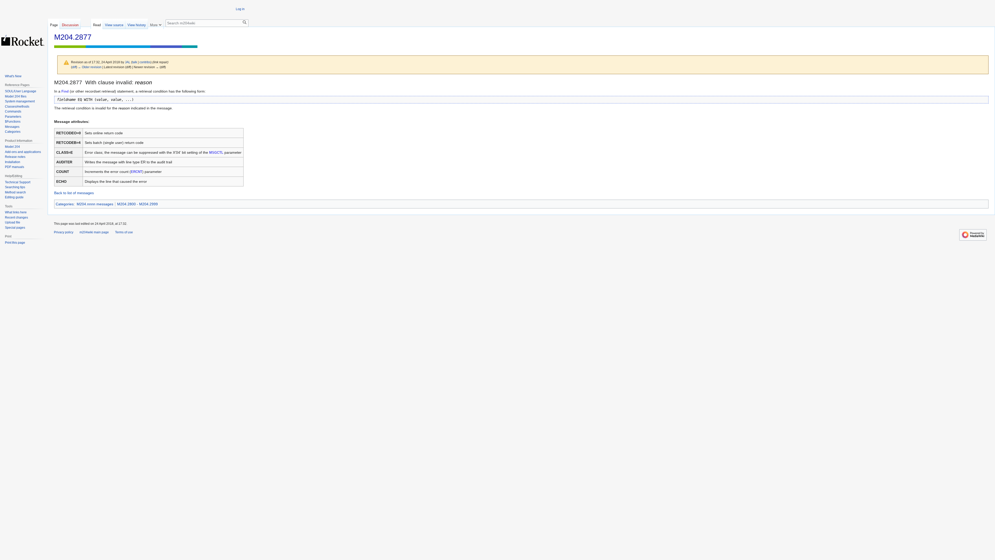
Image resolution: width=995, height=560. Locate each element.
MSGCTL (216, 153)
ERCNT (136, 172)
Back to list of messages (74, 193)
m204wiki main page (94, 232)
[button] (156, 24)
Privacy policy (63, 232)
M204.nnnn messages (95, 204)
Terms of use (124, 232)
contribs (145, 62)
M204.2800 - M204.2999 (137, 204)
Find (65, 91)
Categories (65, 204)
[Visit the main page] (23, 40)
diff (74, 67)
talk (134, 62)
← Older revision (90, 67)
